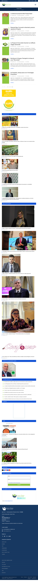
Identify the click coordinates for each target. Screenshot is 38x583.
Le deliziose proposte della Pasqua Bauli (21, 13)
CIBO (27, 15)
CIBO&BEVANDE (4, 548)
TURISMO (3, 554)
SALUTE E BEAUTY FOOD (5, 552)
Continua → (12, 23)
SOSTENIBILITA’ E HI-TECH (6, 566)
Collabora (29, 578)
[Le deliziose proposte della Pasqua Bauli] (5, 14)
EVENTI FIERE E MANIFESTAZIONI (7, 560)
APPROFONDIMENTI (5, 568)
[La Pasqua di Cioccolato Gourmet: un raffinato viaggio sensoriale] (5, 44)
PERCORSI (3, 562)
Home (15, 9)
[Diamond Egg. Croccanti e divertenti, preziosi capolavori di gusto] (5, 31)
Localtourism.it (34, 578)
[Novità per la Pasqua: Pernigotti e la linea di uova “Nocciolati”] (5, 59)
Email (9, 479)
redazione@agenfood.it (9, 500)
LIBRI (2, 570)
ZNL (28, 15)
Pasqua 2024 (19, 9)
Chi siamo (25, 577)
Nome (9, 476)
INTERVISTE (4, 572)
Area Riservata (5, 0)
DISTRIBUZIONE (4, 550)
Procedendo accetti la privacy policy (14, 482)
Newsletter (34, 577)
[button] (35, 4)
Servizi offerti (30, 577)
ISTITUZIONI (4, 564)
